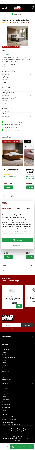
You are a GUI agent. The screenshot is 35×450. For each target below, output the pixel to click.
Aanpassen (16, 245)
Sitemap (4, 362)
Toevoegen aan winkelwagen (23, 447)
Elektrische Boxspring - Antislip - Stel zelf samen (12, 170)
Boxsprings (5, 389)
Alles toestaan (17, 240)
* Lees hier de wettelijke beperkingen (11, 329)
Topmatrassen (6, 404)
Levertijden (5, 344)
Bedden (4, 391)
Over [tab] (28, 208)
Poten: (4, 103)
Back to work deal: (8, 72)
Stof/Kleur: (6, 77)
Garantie (4, 355)
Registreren (5, 377)
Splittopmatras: (7, 93)
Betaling (4, 352)
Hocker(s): (5, 108)
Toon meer (13, 61)
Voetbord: (5, 82)
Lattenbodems (6, 407)
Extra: (4, 114)
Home (5, 17)
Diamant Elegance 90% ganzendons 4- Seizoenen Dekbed (12, 298)
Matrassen (5, 402)
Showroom (5, 365)
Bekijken (8, 187)
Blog (3, 341)
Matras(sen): (6, 87)
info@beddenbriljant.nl (13, 425)
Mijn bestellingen (6, 379)
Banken (4, 396)
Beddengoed (5, 399)
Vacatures (5, 368)
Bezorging (4, 347)
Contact (4, 360)
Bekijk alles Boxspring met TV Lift (19, 22)
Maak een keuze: (7, 67)
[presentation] (2, 37)
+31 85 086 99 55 (8, 422)
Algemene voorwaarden (8, 357)
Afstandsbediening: (9, 98)
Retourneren (5, 349)
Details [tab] (18, 208)
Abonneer (28, 325)
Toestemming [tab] (6, 208)
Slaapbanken (5, 394)
